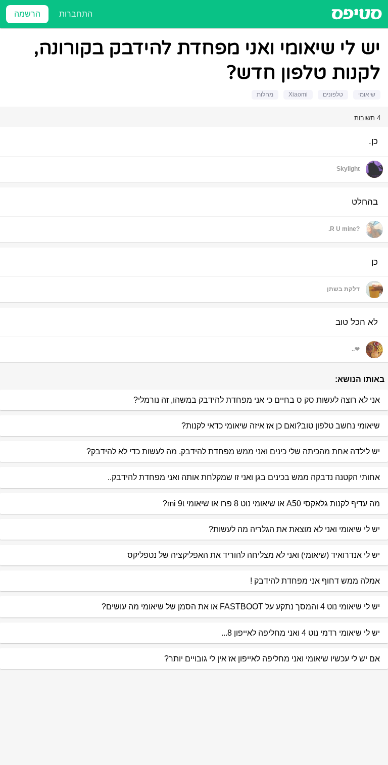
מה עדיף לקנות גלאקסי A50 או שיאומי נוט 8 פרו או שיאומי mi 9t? (271, 503)
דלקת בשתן (343, 289)
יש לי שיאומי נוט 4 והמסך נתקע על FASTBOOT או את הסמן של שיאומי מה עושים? (241, 606)
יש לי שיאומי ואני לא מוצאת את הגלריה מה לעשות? (294, 529)
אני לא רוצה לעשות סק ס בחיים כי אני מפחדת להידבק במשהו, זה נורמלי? (256, 400)
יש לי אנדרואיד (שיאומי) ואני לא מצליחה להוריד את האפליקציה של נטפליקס (253, 555)
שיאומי (366, 94)
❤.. (356, 349)
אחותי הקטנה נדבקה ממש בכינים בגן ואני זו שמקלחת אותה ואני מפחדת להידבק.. (244, 477)
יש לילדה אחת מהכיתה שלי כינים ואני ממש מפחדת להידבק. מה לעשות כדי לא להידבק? (233, 451)
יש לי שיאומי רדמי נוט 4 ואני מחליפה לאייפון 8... (300, 633)
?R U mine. (344, 228)
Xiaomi (298, 94)
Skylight (348, 168)
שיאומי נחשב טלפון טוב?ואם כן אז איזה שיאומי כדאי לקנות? (280, 425)
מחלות (265, 94)
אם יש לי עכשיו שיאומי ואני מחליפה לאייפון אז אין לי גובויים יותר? (272, 658)
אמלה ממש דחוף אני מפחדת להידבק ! (315, 581)
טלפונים (333, 94)
